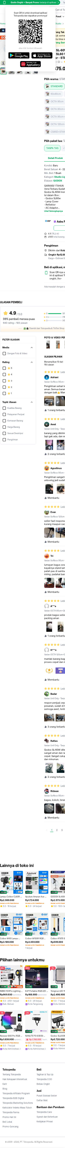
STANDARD (57, 86)
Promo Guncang (10, 1126)
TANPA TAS (52, 148)
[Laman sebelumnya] (47, 830)
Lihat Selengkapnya (53, 211)
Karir (5, 1084)
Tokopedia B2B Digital (13, 1098)
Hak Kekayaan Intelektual (15, 1079)
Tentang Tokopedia (12, 1074)
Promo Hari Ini (9, 1117)
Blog (5, 1088)
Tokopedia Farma (11, 1112)
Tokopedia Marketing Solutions (18, 1103)
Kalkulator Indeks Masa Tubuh (17, 1107)
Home (3, 23)
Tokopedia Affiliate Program (16, 1093)
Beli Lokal (7, 1122)
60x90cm (56, 93)
